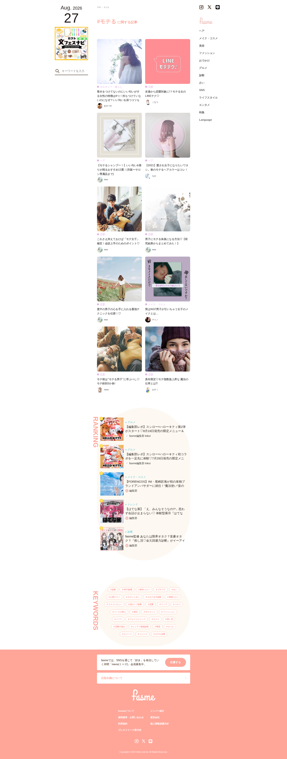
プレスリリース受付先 (129, 730)
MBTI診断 (128, 589)
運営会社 (155, 717)
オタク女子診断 (154, 597)
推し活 (170, 619)
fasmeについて (126, 711)
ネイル (171, 626)
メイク (119, 619)
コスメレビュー (115, 604)
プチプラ (162, 589)
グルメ (203, 68)
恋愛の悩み (120, 626)
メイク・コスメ (208, 38)
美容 (201, 45)
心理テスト (115, 597)
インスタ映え (120, 612)
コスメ (178, 604)
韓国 (158, 626)
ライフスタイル (208, 97)
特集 (201, 112)
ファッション (169, 612)
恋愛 (151, 604)
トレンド (143, 634)
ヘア (201, 31)
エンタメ (204, 105)
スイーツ (128, 634)
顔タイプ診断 (136, 604)
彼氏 (136, 612)
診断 (114, 589)
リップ (164, 604)
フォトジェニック (138, 619)
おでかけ (204, 60)
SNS (202, 90)
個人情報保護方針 (159, 723)
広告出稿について (111, 678)
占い (175, 589)
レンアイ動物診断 (141, 626)
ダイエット (150, 612)
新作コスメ (145, 589)
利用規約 (122, 723)
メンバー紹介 (157, 711)
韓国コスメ (174, 597)
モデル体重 (160, 634)
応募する (175, 662)
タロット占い (134, 597)
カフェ (156, 619)
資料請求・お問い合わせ (131, 717)
